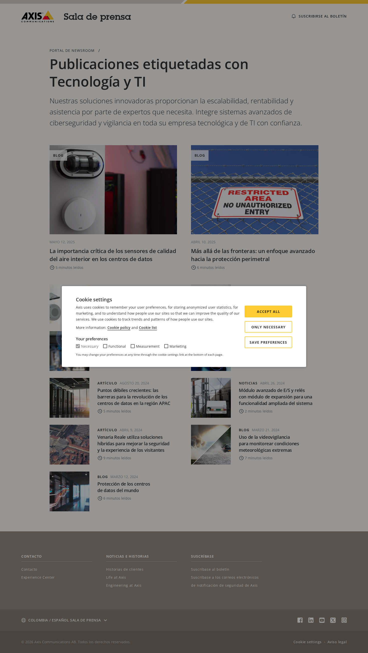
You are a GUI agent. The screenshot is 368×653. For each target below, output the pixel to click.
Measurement (147, 346)
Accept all (268, 311)
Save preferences (268, 342)
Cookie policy (118, 327)
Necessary (89, 346)
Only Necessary (268, 327)
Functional (117, 346)
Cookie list (148, 327)
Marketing (178, 346)
